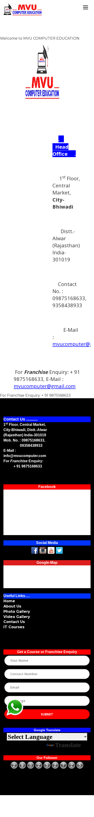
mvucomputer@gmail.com (45, 386)
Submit (47, 714)
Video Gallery (16, 617)
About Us (12, 606)
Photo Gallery (16, 611)
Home (9, 601)
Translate (68, 744)
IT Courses (13, 627)
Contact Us (14, 622)
